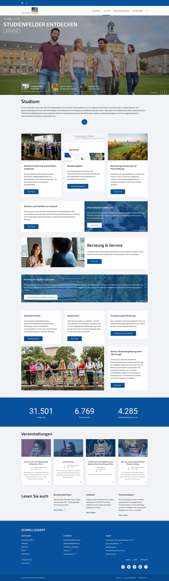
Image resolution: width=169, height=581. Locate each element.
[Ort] (28, 467)
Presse (23, 550)
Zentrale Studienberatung (71, 540)
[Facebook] (146, 567)
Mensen (66, 550)
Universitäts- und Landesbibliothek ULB (119, 540)
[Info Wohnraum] (80, 482)
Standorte (24, 547)
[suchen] (146, 12)
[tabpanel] (84, 55)
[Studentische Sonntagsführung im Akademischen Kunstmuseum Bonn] (113, 482)
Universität (96, 11)
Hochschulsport (68, 554)
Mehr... (7, 34)
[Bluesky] (129, 567)
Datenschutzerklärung (129, 577)
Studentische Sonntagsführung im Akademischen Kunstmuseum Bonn (101, 463)
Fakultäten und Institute (71, 547)
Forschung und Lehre (121, 11)
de (22, 3)
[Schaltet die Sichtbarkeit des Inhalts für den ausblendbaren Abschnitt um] (84, 122)
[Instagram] (123, 567)
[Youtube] (140, 567)
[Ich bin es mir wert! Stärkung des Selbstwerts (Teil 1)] (48, 482)
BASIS (135, 559)
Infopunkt (24, 543)
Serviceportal (144, 559)
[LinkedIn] (134, 567)
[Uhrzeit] (28, 469)
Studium (107, 11)
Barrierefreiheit (142, 577)
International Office (27, 540)
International (138, 11)
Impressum (118, 577)
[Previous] (162, 92)
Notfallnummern (111, 554)
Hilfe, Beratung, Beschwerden (115, 550)
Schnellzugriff (33, 530)
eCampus (128, 559)
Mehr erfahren (58, 510)
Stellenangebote (111, 547)
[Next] (167, 92)
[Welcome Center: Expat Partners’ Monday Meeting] (145, 482)
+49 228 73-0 (26, 560)
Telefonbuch (25, 554)
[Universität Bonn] (29, 10)
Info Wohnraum (68, 462)
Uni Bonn (7, 19)
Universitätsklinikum (112, 544)
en (27, 3)
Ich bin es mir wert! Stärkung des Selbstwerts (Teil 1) (36, 463)
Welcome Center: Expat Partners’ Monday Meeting (133, 463)
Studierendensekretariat (71, 543)
